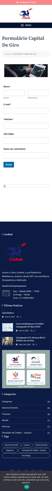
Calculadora (8, 313)
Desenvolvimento (10, 408)
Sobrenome (32, 98)
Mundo (5, 420)
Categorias (7, 401)
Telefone (9, 119)
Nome (6, 98)
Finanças (6, 414)
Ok (27, 487)
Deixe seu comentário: (15, 149)
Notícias (6, 426)
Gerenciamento (41, 445)
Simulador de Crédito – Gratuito (17, 433)
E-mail (8, 104)
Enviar (9, 164)
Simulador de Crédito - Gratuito (34, 450)
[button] (26, 25)
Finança (27, 445)
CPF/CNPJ (9, 134)
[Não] (48, 480)
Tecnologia (26, 456)
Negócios (10, 450)
